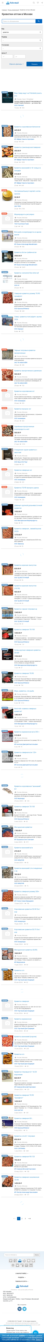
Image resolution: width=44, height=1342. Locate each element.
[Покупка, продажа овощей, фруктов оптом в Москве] (13, 1265)
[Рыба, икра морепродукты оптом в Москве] (19, 1260)
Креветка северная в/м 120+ (25, 752)
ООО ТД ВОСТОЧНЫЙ (21, 577)
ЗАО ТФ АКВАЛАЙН (20, 362)
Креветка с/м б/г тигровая (24, 1136)
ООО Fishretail (19, 105)
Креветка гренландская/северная (27, 147)
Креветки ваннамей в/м (23, 848)
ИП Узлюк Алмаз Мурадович (24, 901)
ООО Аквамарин (19, 401)
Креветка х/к (19, 970)
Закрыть (39, 1340)
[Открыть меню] (2, 2)
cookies (22, 1335)
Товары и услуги (21, 1281)
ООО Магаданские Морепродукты (25, 520)
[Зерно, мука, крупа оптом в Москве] (28, 1260)
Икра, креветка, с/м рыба (24, 691)
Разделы (21, 1277)
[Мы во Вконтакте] (19, 1309)
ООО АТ (16, 285)
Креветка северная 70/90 (24, 673)
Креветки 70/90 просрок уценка (26, 488)
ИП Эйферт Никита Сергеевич (24, 139)
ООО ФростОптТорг (20, 462)
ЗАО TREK (17, 206)
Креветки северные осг (23, 470)
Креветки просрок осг (22, 409)
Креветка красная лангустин (25, 565)
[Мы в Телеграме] (24, 1309)
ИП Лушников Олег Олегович (24, 839)
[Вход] (42, 2)
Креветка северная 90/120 (24, 1157)
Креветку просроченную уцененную (28, 371)
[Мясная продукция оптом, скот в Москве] (10, 1260)
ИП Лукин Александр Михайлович (25, 244)
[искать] (39, 21)
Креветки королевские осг (24, 391)
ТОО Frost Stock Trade (21, 224)
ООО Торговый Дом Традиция (24, 980)
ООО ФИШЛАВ (19, 860)
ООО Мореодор (19, 798)
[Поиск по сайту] (34, 2)
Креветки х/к (19, 1054)
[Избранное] (38, 2)
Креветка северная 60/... (23, 1118)
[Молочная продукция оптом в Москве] (17, 1265)
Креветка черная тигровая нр (25, 609)
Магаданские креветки (23, 827)
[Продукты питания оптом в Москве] (24, 1260)
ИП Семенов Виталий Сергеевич (25, 1087)
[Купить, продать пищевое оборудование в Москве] (15, 1260)
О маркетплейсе (21, 1273)
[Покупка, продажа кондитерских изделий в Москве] (33, 1260)
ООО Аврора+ (19, 329)
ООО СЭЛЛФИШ (19, 1148)
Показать (35, 64)
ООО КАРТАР (18, 1110)
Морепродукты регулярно (24, 214)
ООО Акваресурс (20, 921)
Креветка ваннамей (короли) (25, 1037)
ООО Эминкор (19, 544)
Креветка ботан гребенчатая (25, 252)
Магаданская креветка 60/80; (25, 950)
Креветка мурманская (23, 1019)
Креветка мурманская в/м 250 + (26, 732)
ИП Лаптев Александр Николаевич (26, 1192)
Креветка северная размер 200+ (26, 891)
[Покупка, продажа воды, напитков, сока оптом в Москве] (22, 1265)
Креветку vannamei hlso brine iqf (26, 273)
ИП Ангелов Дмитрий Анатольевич (26, 744)
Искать (37, 1255)
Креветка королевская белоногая (27, 127)
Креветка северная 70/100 (24, 630)
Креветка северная (21, 1001)
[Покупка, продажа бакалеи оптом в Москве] (26, 1265)
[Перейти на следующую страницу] (29, 1218)
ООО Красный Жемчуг (21, 308)
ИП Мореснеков (19, 962)
